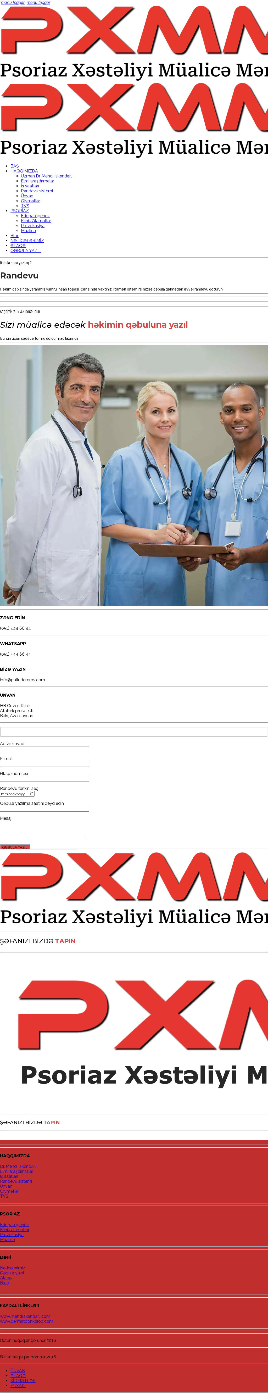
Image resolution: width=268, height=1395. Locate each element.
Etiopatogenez (35, 215)
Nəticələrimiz (12, 1267)
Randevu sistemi (37, 190)
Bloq (15, 235)
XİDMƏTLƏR (23, 1380)
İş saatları (30, 185)
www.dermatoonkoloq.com (26, 1321)
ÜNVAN (17, 1370)
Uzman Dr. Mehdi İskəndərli (46, 176)
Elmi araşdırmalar (37, 180)
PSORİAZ (19, 210)
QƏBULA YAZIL (25, 250)
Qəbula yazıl (12, 1272)
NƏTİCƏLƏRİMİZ (27, 240)
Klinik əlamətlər (14, 1229)
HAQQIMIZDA (24, 171)
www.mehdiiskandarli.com (25, 1316)
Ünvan (27, 195)
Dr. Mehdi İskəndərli (18, 1166)
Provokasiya (32, 225)
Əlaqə (6, 1277)
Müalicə (28, 230)
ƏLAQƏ (18, 245)
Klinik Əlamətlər (36, 220)
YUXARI (18, 1385)
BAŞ (14, 166)
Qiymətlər (30, 200)
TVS (25, 205)
